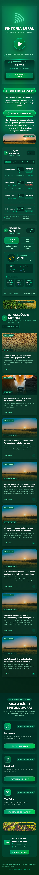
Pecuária (27, 162)
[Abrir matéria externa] (33, 455)
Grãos (17, 162)
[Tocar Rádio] (19, 44)
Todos (8, 162)
